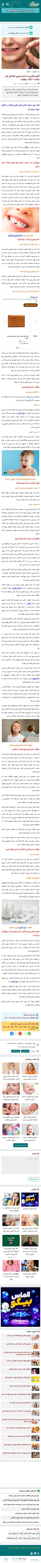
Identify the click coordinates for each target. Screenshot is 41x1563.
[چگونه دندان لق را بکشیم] (20, 219)
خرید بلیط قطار (12, 1538)
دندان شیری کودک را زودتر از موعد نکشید (11, 1138)
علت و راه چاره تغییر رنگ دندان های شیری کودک (11, 1098)
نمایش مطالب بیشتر (20, 1145)
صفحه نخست (34, 1548)
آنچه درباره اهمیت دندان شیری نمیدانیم (30, 1098)
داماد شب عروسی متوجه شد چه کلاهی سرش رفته (11, 1229)
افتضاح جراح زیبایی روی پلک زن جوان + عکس (30, 1229)
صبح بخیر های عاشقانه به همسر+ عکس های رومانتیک (24, 1496)
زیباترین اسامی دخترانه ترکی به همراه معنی (30, 1077)
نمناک (26, 147)
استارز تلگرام (35, 1538)
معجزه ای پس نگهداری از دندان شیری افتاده (11, 1118)
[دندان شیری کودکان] (20, 730)
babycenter (29, 1043)
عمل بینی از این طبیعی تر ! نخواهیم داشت (11, 1209)
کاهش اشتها (17, 588)
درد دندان (22, 927)
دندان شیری (25, 1051)
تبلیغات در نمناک (13, 1548)
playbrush (20, 1043)
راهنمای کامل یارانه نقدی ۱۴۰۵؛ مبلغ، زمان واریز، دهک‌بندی (19, 1028)
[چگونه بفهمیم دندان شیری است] (20, 463)
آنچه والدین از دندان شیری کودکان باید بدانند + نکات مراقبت (22, 77)
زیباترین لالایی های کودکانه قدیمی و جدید (30, 1118)
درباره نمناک (25, 1548)
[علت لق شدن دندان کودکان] (20, 912)
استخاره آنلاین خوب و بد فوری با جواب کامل (23, 1024)
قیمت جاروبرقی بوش (15, 1533)
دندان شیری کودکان (15, 235)
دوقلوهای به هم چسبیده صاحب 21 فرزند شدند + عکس (19, 1018)
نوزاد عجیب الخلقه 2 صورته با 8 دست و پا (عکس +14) (30, 1251)
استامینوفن (35, 678)
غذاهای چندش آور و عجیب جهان (30, 1275)
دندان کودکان (15, 1051)
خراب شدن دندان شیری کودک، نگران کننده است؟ (11, 1077)
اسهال (29, 603)
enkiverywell (12, 1043)
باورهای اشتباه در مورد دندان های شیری (30, 1138)
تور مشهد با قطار (23, 1538)
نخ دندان (15, 981)
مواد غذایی (21, 413)
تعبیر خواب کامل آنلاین (31, 1533)
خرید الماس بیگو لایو (29, 1015)
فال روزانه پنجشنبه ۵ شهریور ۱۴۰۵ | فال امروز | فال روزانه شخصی (11, 1251)
